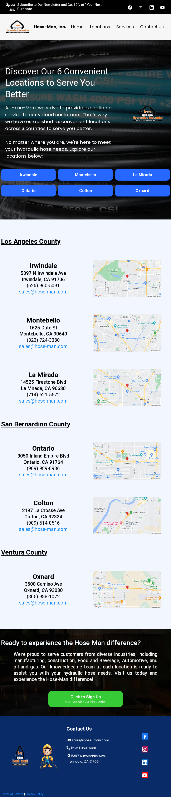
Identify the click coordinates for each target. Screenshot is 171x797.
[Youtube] (162, 7)
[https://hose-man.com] (17, 26)
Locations (100, 27)
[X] (140, 7)
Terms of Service (12, 794)
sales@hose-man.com (43, 292)
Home (77, 27)
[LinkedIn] (151, 7)
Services (125, 27)
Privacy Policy (34, 794)
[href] (127, 278)
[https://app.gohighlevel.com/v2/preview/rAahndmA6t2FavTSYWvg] (47, 756)
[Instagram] (144, 749)
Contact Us (152, 27)
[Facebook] (129, 7)
